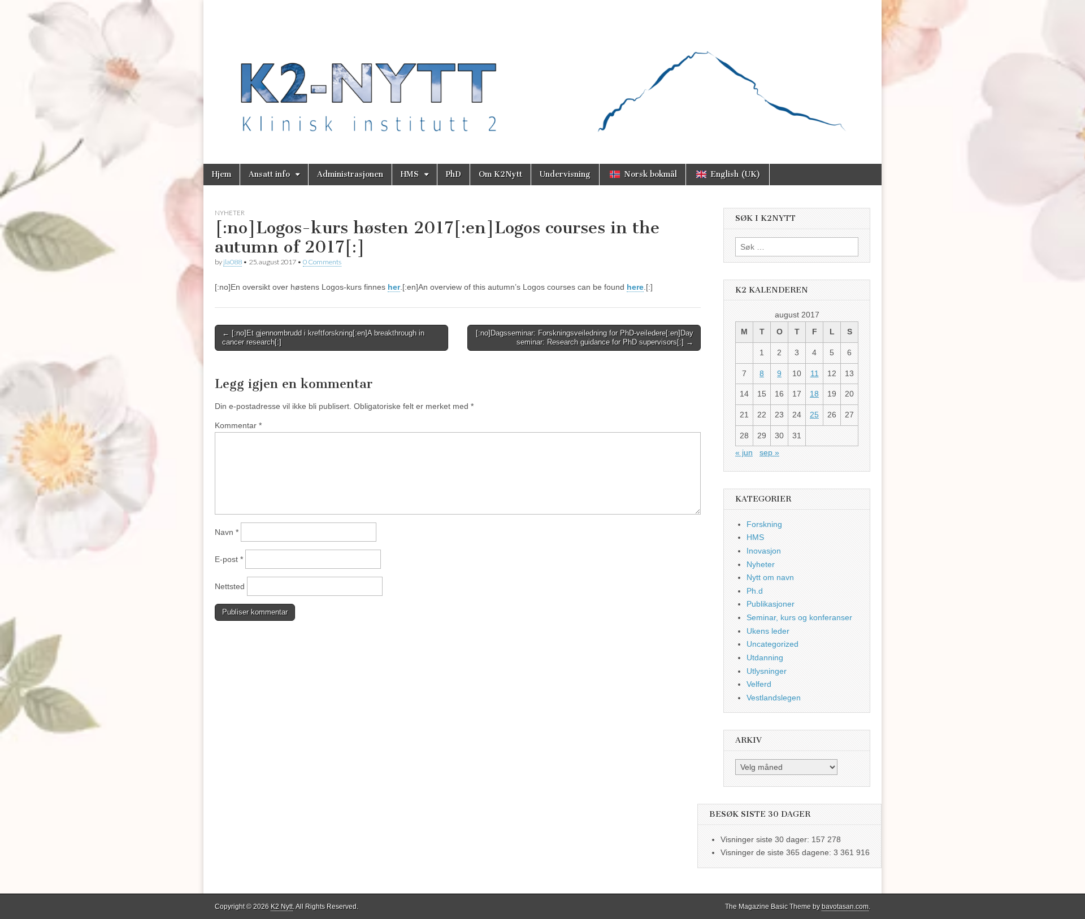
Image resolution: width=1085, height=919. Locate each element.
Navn (226, 532)
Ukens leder (768, 630)
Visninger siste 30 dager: (766, 839)
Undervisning (565, 174)
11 (814, 373)
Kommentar (238, 425)
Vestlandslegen (774, 697)
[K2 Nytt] (542, 73)
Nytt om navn (770, 577)
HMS (410, 174)
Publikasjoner (771, 603)
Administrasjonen (350, 174)
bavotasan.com (845, 907)
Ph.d (755, 590)
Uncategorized (772, 643)
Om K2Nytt (500, 174)
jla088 (232, 262)
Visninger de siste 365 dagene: (777, 852)
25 (814, 414)
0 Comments (322, 262)
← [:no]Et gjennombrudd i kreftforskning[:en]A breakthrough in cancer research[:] (323, 337)
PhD (453, 174)
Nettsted (230, 586)
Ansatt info (269, 174)
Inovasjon (764, 550)
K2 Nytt (282, 907)
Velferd (759, 684)
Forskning (764, 524)
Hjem (221, 174)
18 (814, 393)
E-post (229, 559)
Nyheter (230, 212)
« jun (744, 452)
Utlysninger (767, 671)
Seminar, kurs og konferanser (799, 617)
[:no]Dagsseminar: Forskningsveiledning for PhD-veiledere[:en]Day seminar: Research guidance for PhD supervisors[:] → (584, 337)
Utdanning (765, 657)
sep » (769, 452)
